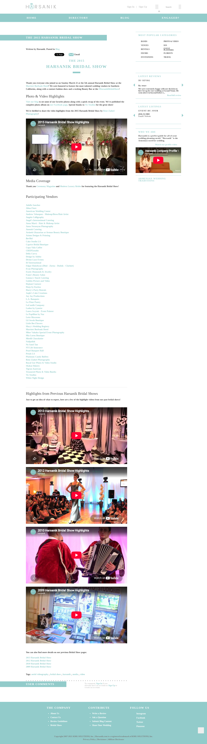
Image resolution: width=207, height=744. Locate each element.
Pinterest (140, 726)
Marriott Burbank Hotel (37, 86)
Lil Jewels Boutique (35, 320)
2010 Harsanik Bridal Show (38, 664)
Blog (57, 49)
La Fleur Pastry (33, 302)
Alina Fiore (31, 208)
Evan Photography (34, 269)
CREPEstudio (32, 251)
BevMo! (29, 238)
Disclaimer (102, 739)
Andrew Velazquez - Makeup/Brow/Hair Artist (47, 214)
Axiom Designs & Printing (38, 235)
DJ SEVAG (144, 80)
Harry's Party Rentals (36, 290)
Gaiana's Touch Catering (37, 278)
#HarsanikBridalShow (109, 89)
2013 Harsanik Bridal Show (38, 658)
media (75, 674)
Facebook (140, 718)
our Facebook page (58, 105)
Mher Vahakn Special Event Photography (45, 332)
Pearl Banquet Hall (35, 351)
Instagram (141, 713)
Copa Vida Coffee (34, 247)
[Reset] (159, 11)
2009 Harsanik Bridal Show (38, 667)
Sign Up (143, 6)
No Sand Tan (32, 345)
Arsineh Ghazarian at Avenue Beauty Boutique (47, 232)
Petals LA (30, 354)
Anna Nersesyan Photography (39, 226)
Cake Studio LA (33, 241)
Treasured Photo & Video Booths (41, 372)
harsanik (67, 674)
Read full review (174, 95)
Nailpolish (30, 341)
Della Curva (31, 254)
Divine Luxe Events (35, 260)
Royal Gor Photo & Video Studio (41, 363)
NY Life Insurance (34, 348)
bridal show (55, 674)
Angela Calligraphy (35, 217)
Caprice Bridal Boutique (37, 244)
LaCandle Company (35, 305)
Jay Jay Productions (35, 296)
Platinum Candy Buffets (37, 357)
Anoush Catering (34, 229)
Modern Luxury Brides (70, 186)
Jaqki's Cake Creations (36, 293)
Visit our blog (32, 102)
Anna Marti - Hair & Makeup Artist (42, 223)
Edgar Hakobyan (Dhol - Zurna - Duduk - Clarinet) (50, 266)
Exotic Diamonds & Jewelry (39, 272)
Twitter (139, 722)
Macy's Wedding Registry (37, 326)
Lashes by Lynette (34, 308)
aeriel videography (39, 674)
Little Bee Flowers (34, 323)
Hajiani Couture (33, 284)
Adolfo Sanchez (33, 205)
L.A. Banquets (32, 299)
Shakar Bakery (33, 366)
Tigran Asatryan (33, 369)
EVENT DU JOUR (148, 111)
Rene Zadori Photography (38, 360)
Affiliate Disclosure (116, 739)
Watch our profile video (166, 144)
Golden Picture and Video (38, 281)
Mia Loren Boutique (35, 335)
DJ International (33, 263)
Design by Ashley (33, 257)
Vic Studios (90, 105)
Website (148, 116)
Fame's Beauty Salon (35, 275)
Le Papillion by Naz (35, 314)
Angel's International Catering (40, 220)
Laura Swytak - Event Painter (40, 311)
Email (77, 54)
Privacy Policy (89, 739)
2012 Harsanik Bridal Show (38, 661)
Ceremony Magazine (46, 186)
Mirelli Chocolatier (34, 338)
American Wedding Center (38, 211)
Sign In (130, 6)
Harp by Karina (33, 287)
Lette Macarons (33, 317)
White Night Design (35, 378)
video (82, 674)
